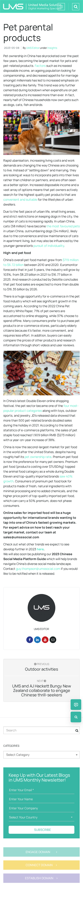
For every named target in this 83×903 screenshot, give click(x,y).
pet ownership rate (38, 457)
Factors (40, 65)
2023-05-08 (11, 48)
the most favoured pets (63, 226)
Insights (52, 48)
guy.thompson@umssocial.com (38, 568)
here (40, 549)
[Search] (76, 717)
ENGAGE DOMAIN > (42, 852)
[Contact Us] (76, 704)
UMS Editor (32, 48)
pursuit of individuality (48, 246)
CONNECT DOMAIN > (41, 865)
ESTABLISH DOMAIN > (41, 878)
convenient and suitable (20, 199)
